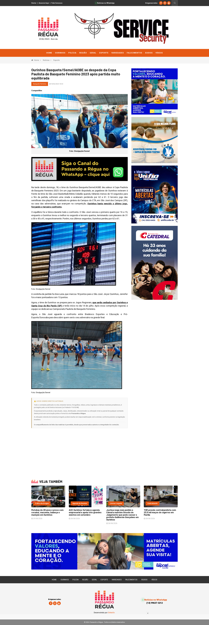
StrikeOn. (111, 612)
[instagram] (164, 3)
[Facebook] (161, 3)
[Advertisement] (79, 452)
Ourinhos (60, 53)
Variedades (117, 53)
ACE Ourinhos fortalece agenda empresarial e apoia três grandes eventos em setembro (85, 512)
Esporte (103, 53)
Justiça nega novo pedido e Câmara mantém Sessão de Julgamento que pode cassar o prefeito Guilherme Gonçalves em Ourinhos (122, 515)
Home (33, 3)
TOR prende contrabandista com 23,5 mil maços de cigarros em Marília (160, 512)
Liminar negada (116, 503)
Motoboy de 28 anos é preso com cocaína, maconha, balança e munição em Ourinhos (47, 512)
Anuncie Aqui (44, 3)
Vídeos (159, 53)
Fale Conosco (56, 3)
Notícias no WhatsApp (105, 3)
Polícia (72, 53)
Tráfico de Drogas (42, 503)
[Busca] (174, 3)
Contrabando (152, 503)
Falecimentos (134, 53)
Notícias (46, 60)
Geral (93, 53)
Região (83, 53)
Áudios (149, 53)
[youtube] (168, 3)
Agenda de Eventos (79, 503)
